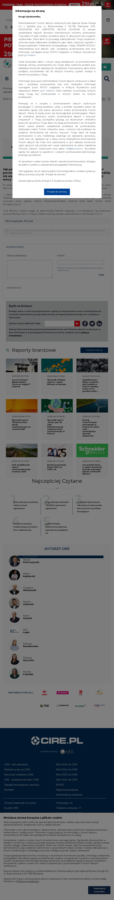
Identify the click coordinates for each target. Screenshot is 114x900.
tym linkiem (47, 90)
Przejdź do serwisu (57, 191)
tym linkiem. (29, 55)
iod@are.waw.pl (74, 148)
